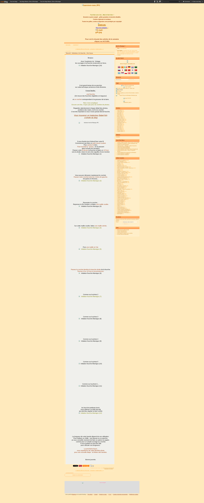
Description (120, 50)
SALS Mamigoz (120, 161)
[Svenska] (136, 73)
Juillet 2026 (119, 111)
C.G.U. (110, 494)
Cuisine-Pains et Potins (122, 162)
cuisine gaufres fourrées (122, 211)
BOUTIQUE (119, 213)
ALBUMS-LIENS (120, 193)
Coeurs (118, 169)
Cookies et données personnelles (120, 494)
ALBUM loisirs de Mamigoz (123, 212)
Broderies (119, 180)
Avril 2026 (119, 114)
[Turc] (136, 70)
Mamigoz (74, 494)
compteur (118, 137)
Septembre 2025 (121, 122)
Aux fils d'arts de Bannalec (123, 234)
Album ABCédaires (121, 208)
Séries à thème (120, 200)
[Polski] (126, 73)
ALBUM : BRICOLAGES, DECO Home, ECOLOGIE (128, 142)
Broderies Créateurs (121, 171)
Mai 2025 (119, 127)
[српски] (122, 73)
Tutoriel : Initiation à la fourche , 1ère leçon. (79, 53)
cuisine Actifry (120, 202)
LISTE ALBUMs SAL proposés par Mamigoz (126, 152)
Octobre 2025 (120, 121)
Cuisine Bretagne (121, 175)
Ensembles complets (121, 185)
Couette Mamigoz (121, 187)
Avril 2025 (119, 128)
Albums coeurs (120, 204)
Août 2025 (119, 123)
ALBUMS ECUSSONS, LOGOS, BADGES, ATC (127, 143)
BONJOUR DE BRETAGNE (123, 229)
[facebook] (155, 1)
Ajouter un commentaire (78, 475)
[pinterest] (160, 1)
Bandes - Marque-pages (122, 172)
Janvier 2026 (120, 118)
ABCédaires (119, 192)
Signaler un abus (103, 494)
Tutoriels (119, 183)
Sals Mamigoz (120, 203)
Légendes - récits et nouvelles (123, 189)
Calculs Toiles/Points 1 (122, 231)
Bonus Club (119, 190)
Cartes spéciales (120, 191)
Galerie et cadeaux (121, 195)
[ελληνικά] (119, 73)
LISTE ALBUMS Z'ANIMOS (123, 154)
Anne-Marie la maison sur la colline (125, 233)
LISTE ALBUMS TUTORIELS (123, 153)
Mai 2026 (119, 113)
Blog (118, 48)
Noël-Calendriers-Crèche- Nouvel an (125, 168)
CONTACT (75, 45)
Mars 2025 (119, 129)
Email (117, 221)
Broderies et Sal (120, 165)
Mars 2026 (119, 115)
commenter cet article (108, 468)
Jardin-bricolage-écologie (122, 166)
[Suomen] (132, 73)
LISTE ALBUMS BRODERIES (123, 148)
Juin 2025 (119, 125)
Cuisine (119, 163)
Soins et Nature (120, 201)
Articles (118, 170)
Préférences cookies (133, 494)
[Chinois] (129, 70)
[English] (119, 67)
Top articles (90, 494)
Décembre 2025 (120, 119)
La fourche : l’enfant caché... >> (97, 49)
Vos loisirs (119, 184)
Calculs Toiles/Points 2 (122, 232)
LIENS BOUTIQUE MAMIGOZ (123, 147)
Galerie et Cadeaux (121, 160)
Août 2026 (119, 110)
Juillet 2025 (119, 124)
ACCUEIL (68, 45)
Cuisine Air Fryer (120, 194)
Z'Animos (119, 164)
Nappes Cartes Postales (122, 179)
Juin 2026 (119, 112)
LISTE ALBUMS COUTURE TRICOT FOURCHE (127, 149)
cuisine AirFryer (120, 207)
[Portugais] (126, 70)
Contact (119, 55)
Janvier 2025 (120, 131)
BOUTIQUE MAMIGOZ (122, 178)
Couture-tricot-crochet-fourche (123, 177)
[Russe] (119, 70)
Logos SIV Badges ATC (122, 182)
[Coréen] (132, 70)
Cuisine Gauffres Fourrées (123, 209)
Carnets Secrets (120, 197)
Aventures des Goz (121, 173)
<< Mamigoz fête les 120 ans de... (82, 49)
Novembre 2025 (120, 120)
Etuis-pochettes (120, 188)
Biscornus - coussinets (122, 181)
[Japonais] (122, 70)
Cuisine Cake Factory (122, 199)
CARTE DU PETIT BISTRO (123, 144)
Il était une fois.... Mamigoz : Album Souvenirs (127, 145)
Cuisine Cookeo (120, 174)
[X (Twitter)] (157, 1)
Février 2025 (120, 130)
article (118, 205)
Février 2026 (120, 117)
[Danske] (129, 73)
